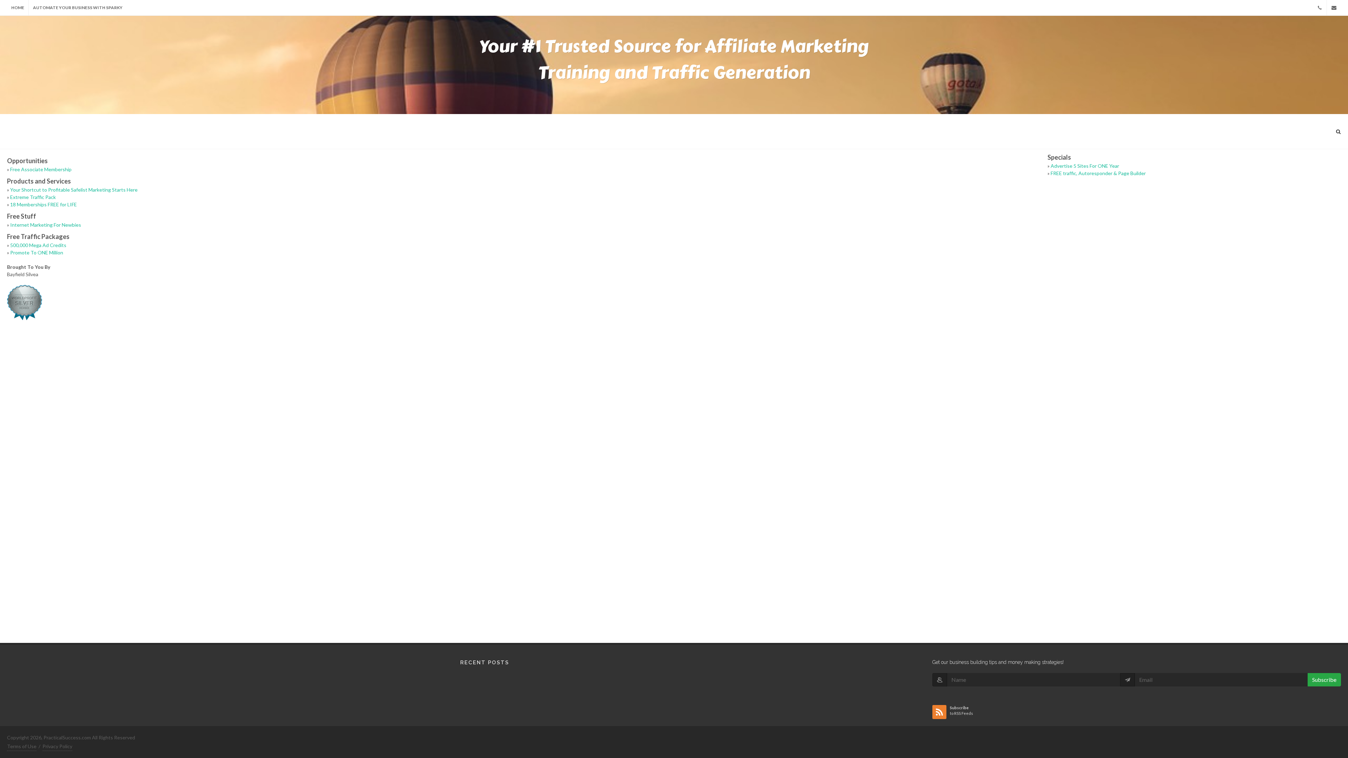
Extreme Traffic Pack (33, 197)
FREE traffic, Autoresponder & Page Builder (1098, 173)
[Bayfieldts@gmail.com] (1334, 7)
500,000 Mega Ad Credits (38, 245)
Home (17, 7)
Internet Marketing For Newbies (45, 225)
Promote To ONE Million (36, 252)
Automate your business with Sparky (78, 7)
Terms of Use (22, 746)
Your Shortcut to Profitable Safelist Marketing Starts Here (74, 190)
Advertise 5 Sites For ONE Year (1085, 166)
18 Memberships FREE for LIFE (43, 204)
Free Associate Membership (41, 169)
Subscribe (1324, 679)
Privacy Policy (57, 746)
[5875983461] (1320, 7)
